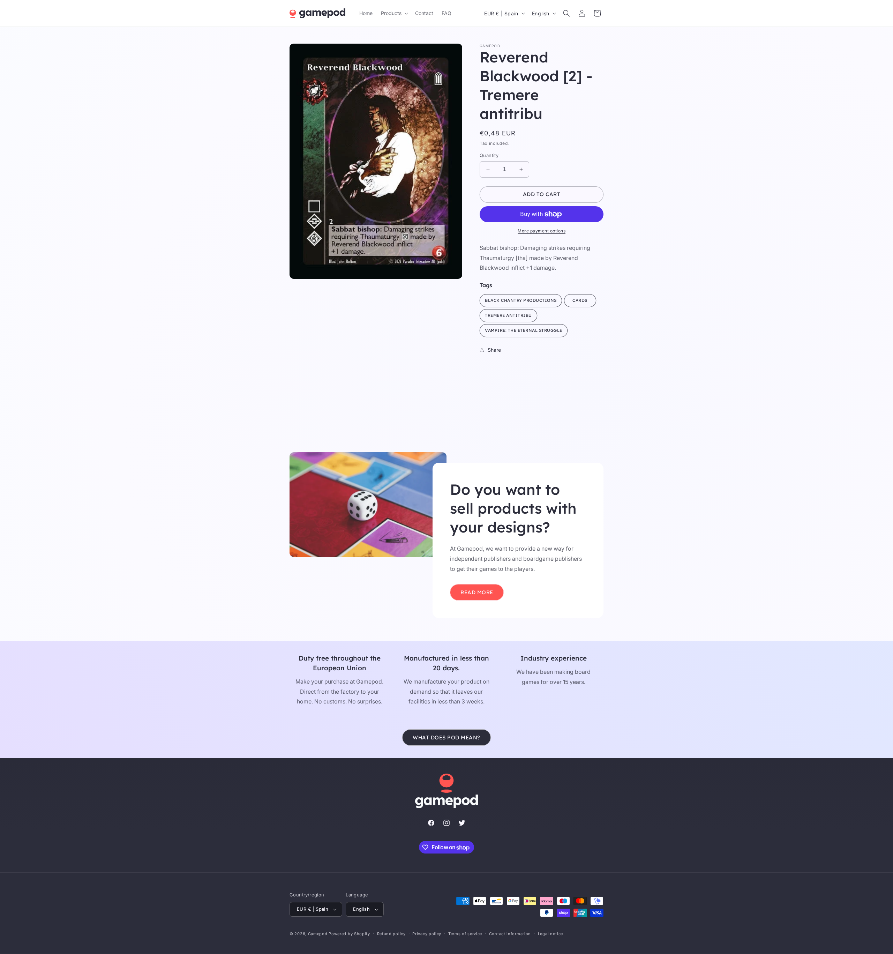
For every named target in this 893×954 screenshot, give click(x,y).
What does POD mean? (446, 737)
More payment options (541, 230)
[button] (394, 13)
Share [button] (494, 350)
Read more (476, 592)
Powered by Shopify (349, 933)
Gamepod (318, 933)
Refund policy (391, 933)
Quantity (489, 155)
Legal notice (550, 933)
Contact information (510, 933)
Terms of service (465, 933)
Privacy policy (426, 933)
